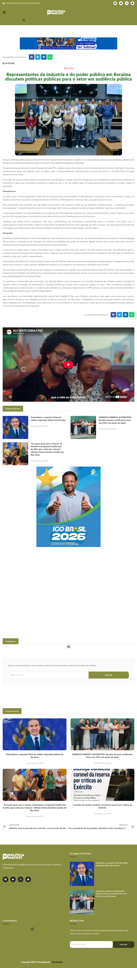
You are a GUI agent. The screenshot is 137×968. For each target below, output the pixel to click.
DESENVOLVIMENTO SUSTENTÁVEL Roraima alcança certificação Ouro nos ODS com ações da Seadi (115, 420)
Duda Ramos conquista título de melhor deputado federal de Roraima (48, 419)
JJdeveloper (57, 962)
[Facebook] (115, 3)
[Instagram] (127, 3)
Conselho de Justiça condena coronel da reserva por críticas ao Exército (102, 806)
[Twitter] (121, 3)
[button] (4, 12)
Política (68, 68)
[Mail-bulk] (132, 3)
